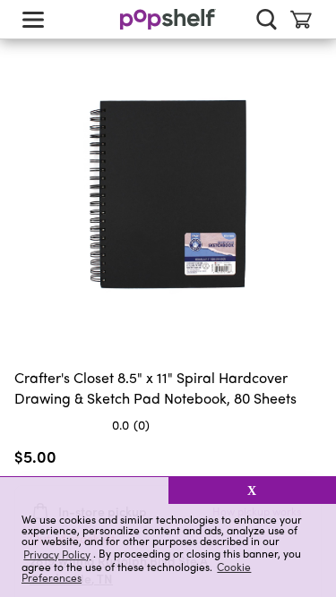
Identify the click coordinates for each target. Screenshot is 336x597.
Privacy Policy (56, 553)
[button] (84, 490)
